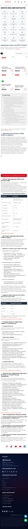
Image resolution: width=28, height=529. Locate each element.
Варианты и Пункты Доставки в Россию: (14, 102)
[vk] (16, 471)
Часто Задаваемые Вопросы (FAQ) (12, 115)
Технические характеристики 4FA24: (14, 99)
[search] (26, 5)
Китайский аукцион (7, 501)
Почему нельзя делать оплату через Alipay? (11, 319)
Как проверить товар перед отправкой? (11, 370)
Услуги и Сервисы (7, 503)
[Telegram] (25, 516)
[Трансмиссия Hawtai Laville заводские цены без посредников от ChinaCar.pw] (21, 61)
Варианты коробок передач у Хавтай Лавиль (19, 86)
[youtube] (11, 471)
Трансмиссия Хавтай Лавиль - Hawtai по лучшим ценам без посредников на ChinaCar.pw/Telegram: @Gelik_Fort (7, 85)
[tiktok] (5, 471)
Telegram (18, 48)
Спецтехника (6, 497)
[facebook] (9, 471)
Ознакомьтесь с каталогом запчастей (14, 175)
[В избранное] (13, 57)
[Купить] (12, 70)
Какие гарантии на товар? (7, 233)
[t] (3, 471)
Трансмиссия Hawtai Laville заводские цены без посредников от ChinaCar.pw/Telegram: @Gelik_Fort (20, 68)
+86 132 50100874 (10, 462)
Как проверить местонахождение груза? (11, 412)
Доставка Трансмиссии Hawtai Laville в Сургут (14, 101)
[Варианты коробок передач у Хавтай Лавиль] (21, 78)
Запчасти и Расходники (8, 498)
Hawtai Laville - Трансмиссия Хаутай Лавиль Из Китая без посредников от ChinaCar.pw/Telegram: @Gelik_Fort (7, 68)
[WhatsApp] (25, 520)
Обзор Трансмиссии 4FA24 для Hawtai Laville (14, 98)
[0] (15, 2)
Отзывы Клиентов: (10, 111)
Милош (6, 129)
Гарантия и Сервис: (10, 110)
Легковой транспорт (7, 495)
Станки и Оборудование (8, 500)
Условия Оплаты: (9, 108)
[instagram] (7, 471)
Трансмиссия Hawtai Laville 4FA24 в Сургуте (13, 97)
